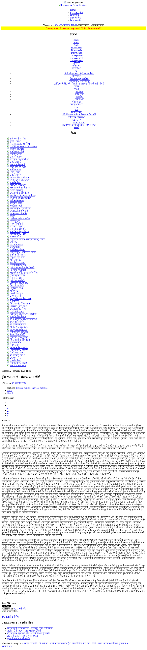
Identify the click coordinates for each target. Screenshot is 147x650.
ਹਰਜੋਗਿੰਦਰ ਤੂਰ (16, 293)
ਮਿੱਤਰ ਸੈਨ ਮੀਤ (16, 190)
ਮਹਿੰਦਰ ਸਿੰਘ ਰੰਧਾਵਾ (19, 350)
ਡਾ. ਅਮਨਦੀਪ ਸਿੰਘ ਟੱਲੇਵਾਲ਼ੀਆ (23, 319)
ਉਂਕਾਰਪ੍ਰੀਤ (15, 247)
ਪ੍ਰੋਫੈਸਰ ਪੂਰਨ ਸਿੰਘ (18, 306)
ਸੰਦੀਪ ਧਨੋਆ (15, 141)
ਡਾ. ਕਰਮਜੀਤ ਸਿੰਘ (18, 309)
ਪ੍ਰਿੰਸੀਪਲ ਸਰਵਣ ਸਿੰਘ (20, 144)
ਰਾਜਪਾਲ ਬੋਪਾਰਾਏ (17, 164)
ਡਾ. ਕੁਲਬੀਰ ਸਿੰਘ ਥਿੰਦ (19, 193)
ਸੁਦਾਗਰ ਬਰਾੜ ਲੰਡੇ (18, 265)
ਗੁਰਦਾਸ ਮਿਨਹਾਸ (17, 275)
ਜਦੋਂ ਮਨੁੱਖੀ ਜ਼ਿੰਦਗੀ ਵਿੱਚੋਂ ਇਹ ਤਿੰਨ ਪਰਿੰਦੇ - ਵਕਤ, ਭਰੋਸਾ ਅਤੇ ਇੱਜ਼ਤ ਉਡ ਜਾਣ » (95, 643)
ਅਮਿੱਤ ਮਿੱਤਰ (15, 260)
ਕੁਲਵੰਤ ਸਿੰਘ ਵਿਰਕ (18, 316)
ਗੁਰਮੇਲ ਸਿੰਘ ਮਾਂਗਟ (18, 254)
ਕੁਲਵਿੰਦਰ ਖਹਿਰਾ (17, 249)
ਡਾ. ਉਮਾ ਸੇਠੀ (16, 358)
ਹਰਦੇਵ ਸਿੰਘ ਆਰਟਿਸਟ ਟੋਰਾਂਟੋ (23, 252)
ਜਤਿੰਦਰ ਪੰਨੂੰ (15, 221)
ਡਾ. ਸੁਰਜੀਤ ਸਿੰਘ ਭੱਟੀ (19, 211)
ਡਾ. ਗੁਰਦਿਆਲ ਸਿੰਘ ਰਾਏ (20, 298)
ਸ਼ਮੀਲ (12, 216)
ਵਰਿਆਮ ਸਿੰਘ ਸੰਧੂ (18, 138)
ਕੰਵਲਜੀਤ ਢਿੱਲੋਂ (16, 296)
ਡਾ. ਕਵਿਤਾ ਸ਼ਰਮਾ (17, 355)
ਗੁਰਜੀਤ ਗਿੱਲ (15, 360)
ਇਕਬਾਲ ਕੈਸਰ (16, 203)
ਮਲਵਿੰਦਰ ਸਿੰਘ (16, 288)
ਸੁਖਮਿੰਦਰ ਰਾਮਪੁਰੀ (18, 167)
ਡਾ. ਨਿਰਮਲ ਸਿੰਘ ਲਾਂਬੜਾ (20, 198)
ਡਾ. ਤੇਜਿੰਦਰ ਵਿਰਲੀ (18, 324)
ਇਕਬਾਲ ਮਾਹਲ (16, 244)
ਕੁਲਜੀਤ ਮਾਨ (15, 162)
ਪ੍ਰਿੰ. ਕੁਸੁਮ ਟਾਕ (17, 352)
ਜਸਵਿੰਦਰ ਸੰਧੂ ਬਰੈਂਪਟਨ (19, 231)
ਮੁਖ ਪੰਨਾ (58, 25)
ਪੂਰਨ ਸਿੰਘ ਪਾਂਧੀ (17, 224)
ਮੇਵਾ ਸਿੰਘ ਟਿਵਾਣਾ (17, 262)
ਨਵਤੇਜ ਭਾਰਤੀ (16, 205)
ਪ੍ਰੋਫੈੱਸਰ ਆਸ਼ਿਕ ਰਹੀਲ (20, 218)
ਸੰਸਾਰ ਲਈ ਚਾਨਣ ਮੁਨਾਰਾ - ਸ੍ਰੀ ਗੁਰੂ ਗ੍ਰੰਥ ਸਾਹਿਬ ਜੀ (30, 628)
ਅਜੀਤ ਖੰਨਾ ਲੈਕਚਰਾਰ (19, 327)
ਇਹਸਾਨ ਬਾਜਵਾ (16, 226)
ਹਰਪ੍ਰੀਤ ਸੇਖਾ (16, 157)
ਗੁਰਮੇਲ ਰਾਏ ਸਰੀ (17, 257)
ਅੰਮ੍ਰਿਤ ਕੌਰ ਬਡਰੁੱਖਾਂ (19, 347)
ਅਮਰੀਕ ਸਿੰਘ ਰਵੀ (18, 270)
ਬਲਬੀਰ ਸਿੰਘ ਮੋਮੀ (18, 234)
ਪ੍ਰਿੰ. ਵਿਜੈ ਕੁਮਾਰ (17, 311)
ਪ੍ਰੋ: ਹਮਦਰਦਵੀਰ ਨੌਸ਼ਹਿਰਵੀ (22, 267)
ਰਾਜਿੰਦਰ (13, 242)
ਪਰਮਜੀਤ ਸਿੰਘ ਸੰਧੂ (18, 229)
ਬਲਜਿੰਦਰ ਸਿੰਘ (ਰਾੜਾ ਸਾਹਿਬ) (22, 195)
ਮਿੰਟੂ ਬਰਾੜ (14, 301)
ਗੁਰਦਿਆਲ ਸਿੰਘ (17, 151)
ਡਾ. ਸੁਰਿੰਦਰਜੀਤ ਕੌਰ (18, 329)
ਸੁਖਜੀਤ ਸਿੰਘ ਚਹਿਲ (18, 363)
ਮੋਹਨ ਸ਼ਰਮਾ (15, 345)
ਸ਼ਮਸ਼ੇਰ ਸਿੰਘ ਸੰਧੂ (17, 149)
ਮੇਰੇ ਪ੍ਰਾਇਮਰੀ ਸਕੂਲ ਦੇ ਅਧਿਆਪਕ (22, 636)
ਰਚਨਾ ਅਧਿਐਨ (70, 25)
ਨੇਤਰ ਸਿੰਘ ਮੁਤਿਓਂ (17, 334)
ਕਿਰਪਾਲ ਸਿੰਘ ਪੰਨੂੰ (17, 185)
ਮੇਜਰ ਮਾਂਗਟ (15, 172)
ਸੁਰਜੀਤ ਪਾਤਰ (16, 154)
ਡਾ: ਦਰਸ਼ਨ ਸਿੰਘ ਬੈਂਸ (18, 213)
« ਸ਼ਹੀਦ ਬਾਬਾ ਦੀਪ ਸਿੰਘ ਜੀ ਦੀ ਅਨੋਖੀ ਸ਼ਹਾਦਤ (42, 643)
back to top (7, 646)
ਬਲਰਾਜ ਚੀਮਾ (16, 236)
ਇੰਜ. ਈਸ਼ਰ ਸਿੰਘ (17, 285)
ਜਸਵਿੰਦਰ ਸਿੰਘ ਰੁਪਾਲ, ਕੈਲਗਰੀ (23, 314)
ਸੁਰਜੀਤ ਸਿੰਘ (15, 182)
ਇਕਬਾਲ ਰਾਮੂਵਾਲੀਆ (19, 159)
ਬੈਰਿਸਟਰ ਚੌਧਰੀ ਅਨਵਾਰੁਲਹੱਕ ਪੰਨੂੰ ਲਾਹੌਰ (27, 239)
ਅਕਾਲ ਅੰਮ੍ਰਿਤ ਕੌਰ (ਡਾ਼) (20, 187)
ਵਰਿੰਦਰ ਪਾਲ (15, 169)
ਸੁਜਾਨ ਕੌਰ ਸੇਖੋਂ (16, 278)
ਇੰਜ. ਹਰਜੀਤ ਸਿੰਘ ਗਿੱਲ (20, 340)
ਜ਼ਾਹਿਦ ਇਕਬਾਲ (17, 200)
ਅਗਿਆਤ (14, 291)
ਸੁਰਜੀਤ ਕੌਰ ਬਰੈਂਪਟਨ (19, 332)
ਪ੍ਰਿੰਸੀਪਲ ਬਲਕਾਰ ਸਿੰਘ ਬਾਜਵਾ (23, 146)
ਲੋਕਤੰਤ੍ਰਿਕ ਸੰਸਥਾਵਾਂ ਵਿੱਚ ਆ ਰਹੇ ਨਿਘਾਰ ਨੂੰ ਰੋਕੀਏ (28, 633)
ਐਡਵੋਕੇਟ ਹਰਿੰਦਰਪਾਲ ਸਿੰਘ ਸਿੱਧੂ (24, 273)
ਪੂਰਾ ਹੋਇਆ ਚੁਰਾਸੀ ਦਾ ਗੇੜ (18, 638)
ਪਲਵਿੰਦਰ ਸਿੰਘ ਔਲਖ (19, 283)
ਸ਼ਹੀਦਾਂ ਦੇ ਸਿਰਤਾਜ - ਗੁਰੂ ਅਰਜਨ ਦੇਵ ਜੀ (24, 631)
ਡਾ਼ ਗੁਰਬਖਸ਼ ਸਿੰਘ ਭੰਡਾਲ (20, 180)
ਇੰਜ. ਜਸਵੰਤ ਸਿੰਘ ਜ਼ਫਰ (20, 303)
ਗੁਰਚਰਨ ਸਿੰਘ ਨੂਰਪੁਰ (19, 337)
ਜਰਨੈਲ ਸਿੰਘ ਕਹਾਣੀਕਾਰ (20, 208)
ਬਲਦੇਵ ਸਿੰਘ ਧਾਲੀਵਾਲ (19, 177)
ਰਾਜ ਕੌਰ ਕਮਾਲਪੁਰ (18, 365)
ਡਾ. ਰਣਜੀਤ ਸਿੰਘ (17, 321)
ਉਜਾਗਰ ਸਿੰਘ (15, 342)
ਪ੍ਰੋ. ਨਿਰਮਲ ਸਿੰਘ (17, 280)
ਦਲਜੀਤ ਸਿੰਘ (15, 175)
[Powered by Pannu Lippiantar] (73, 5)
